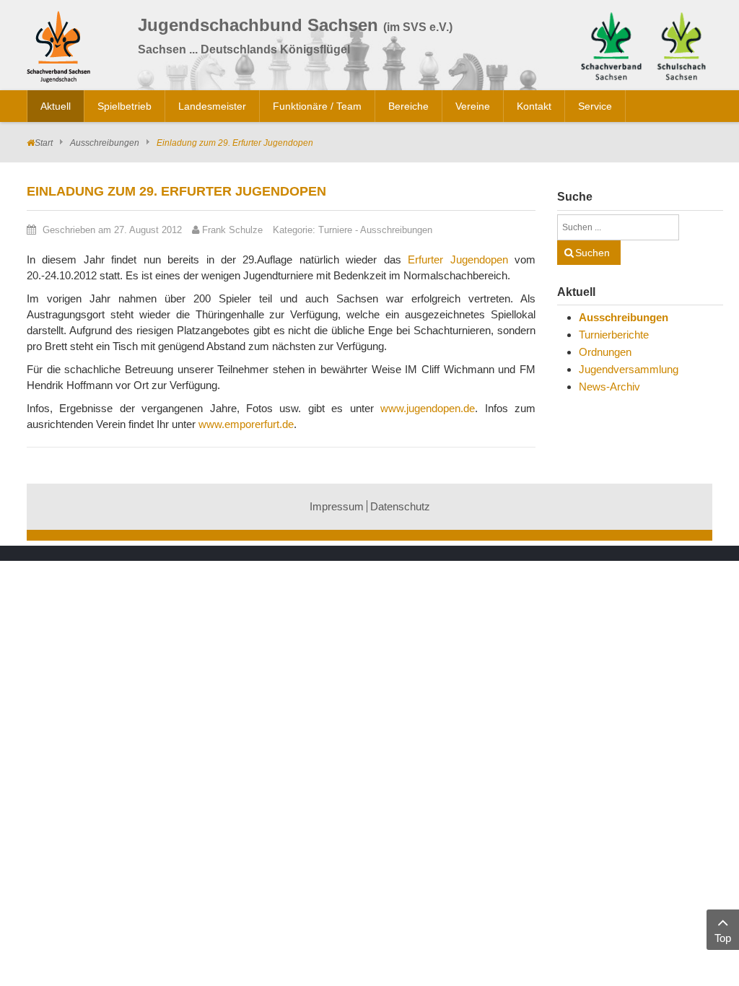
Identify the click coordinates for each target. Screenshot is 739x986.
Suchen (592, 252)
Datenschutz (400, 506)
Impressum (337, 506)
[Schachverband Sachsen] (611, 44)
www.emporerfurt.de (246, 424)
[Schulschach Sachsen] (681, 44)
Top (722, 938)
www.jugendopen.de (427, 408)
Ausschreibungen (104, 143)
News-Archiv (609, 386)
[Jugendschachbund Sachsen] (62, 49)
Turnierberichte (614, 334)
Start (44, 143)
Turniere (335, 229)
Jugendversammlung (628, 369)
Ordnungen (605, 352)
